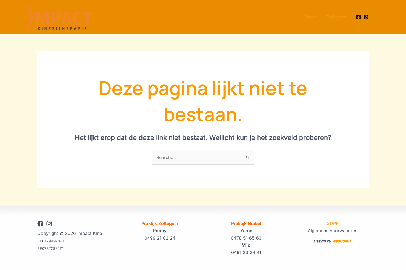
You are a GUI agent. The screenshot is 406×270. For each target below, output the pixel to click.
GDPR (332, 223)
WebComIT (342, 241)
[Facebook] (358, 17)
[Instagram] (366, 17)
